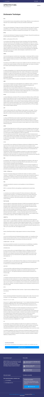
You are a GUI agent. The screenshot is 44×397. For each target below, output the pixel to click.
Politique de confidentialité (20, 394)
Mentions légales (12, 394)
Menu (39, 5)
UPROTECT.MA (9, 5)
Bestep (33, 394)
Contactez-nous (22, 347)
